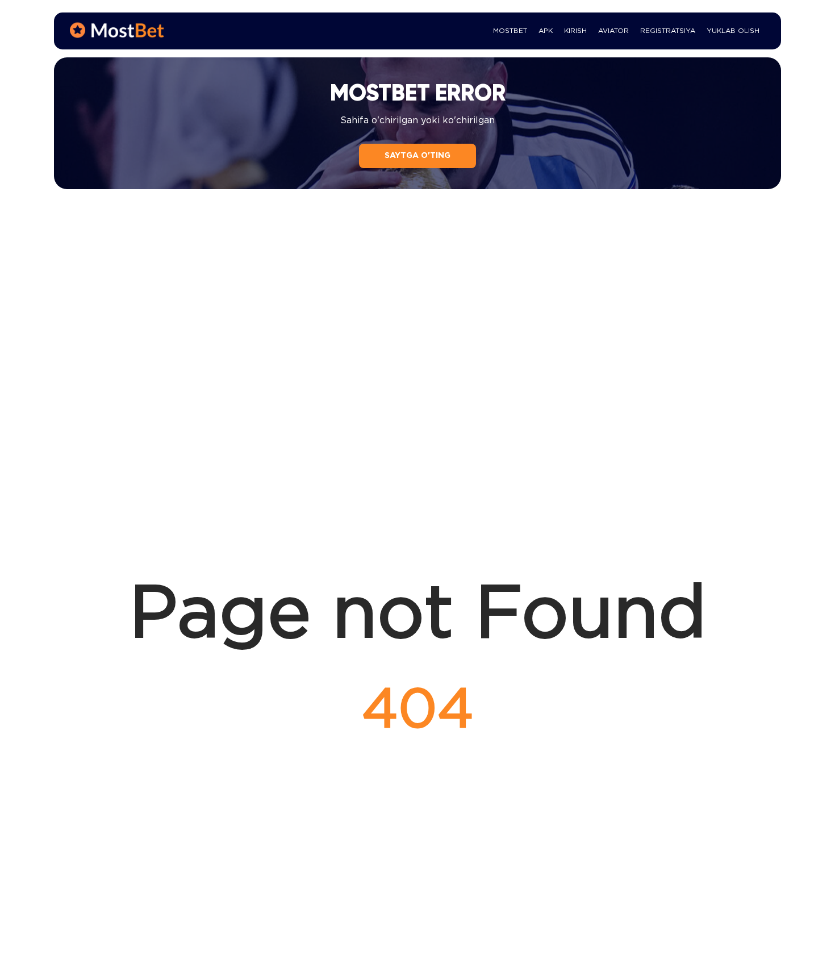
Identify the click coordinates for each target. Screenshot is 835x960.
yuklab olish (733, 31)
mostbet (510, 31)
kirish (575, 31)
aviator (613, 31)
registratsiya (667, 31)
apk (545, 31)
